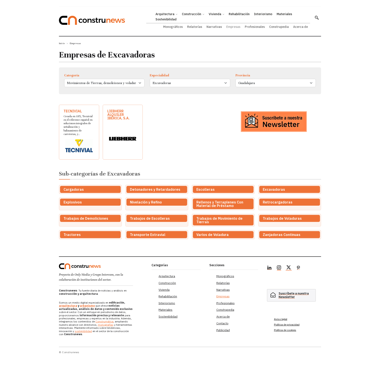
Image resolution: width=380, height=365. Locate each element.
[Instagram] (279, 268)
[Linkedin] (269, 268)
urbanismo (87, 305)
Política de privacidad (287, 324)
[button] (316, 17)
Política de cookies (285, 330)
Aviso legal (280, 319)
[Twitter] (289, 268)
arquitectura (68, 305)
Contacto (222, 323)
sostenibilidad (83, 331)
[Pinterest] (298, 268)
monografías (105, 324)
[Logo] (102, 266)
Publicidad (223, 330)
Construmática (104, 321)
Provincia (243, 75)
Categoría (71, 75)
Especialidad (159, 75)
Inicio (62, 43)
